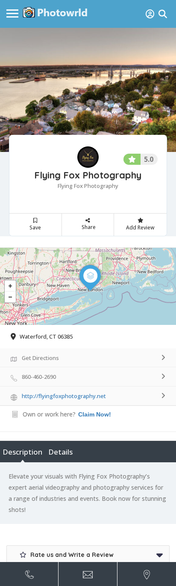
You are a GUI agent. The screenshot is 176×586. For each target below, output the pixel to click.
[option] (88, 90)
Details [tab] (60, 452)
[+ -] (88, 286)
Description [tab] (22, 452)
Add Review (140, 227)
